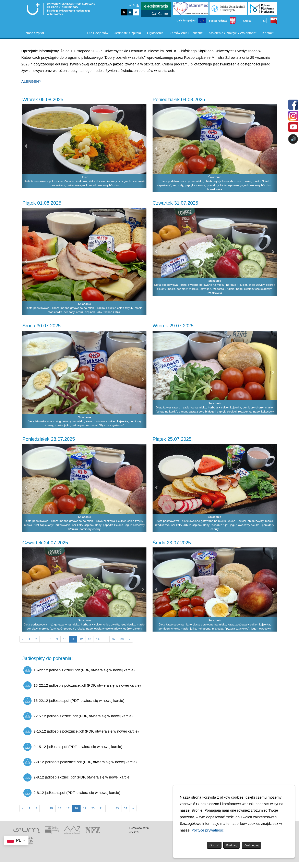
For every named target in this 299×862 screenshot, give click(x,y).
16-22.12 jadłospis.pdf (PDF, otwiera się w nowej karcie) (79, 701)
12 (81, 639)
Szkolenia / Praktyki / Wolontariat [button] (232, 33)
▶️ (177, 155)
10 (64, 639)
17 (68, 808)
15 (51, 808)
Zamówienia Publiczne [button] (186, 33)
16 (59, 808)
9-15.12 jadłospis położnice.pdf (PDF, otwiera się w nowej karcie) (86, 731)
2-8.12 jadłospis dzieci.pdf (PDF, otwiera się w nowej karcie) (82, 777)
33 (117, 808)
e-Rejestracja (156, 6)
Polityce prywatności (208, 830)
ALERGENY (31, 81)
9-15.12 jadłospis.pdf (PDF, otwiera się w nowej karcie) (78, 747)
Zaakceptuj (251, 845)
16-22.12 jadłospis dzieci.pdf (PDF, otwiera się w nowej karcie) (84, 670)
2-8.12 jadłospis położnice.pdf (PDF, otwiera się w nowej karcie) (85, 762)
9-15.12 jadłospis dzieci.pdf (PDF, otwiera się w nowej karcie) (83, 716)
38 (122, 639)
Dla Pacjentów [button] (97, 33)
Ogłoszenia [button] (155, 33)
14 (97, 639)
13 (89, 639)
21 (101, 808)
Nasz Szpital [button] (35, 33)
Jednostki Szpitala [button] (128, 33)
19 (84, 808)
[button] (25, 146)
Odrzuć (214, 845)
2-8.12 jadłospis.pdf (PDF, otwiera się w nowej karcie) (77, 793)
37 (113, 639)
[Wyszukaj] (264, 21)
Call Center (160, 13)
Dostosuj (231, 845)
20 (93, 808)
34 (125, 808)
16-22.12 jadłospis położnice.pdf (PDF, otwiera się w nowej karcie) (87, 685)
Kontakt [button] (267, 33)
